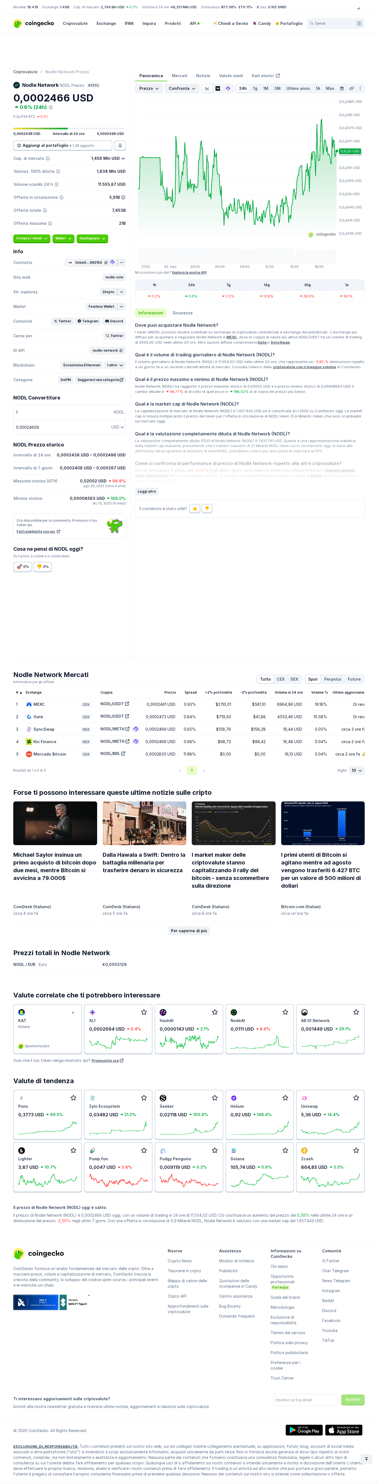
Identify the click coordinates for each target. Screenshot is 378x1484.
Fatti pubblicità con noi (36, 531)
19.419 (32, 7)
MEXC (231, 337)
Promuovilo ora (105, 1060)
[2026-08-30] (341, 88)
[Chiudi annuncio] (73, 1013)
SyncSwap (280, 342)
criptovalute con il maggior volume (304, 367)
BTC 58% (228, 7)
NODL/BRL (110, 753)
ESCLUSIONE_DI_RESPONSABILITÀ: (46, 1446)
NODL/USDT (112, 703)
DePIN (316, 475)
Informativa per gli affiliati (33, 682)
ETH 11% (245, 7)
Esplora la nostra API (189, 272)
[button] (114, 277)
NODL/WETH (112, 729)
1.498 (64, 7)
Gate (262, 342)
